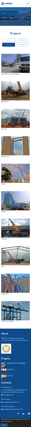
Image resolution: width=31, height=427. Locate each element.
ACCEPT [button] (4, 425)
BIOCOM (10, 376)
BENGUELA (10, 369)
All (8, 40)
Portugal (22, 40)
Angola (9, 44)
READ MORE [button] (8, 421)
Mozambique (22, 44)
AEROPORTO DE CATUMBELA (16, 363)
